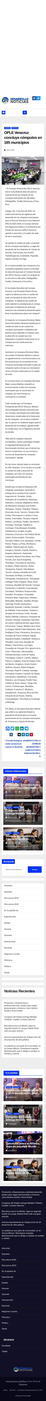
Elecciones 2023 (11, 904)
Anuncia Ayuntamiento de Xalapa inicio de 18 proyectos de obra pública (22, 838)
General (7, 929)
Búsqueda (9, 861)
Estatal (7, 128)
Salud (6, 973)
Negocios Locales (12, 954)
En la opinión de (11, 910)
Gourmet (8, 935)
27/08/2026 (12, 1124)
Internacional (9, 942)
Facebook (6, 1346)
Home (5, 1390)
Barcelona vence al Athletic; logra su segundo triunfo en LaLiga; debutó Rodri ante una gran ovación (21, 1028)
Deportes (8, 892)
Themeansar (23, 1384)
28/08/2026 (12, 1097)
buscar (35, 869)
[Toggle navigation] (25, 112)
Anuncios (8, 886)
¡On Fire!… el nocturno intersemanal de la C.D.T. (26, 1390)
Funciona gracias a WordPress (16, 1381)
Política (15, 128)
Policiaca (8, 960)
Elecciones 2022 (11, 898)
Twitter (4, 1351)
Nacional (8, 948)
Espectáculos (10, 917)
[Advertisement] (23, 23)
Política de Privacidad (23, 1396)
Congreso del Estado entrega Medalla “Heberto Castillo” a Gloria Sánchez (21, 813)
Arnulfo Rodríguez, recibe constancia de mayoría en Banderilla (14, 744)
